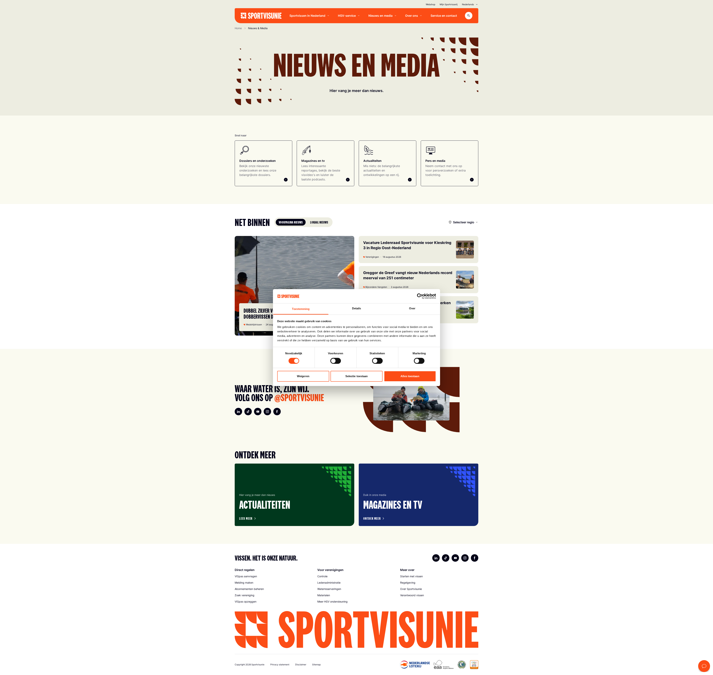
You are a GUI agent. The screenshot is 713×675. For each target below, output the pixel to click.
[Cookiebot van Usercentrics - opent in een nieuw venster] (419, 296)
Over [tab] (412, 308)
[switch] (335, 361)
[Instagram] (267, 411)
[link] (274, 576)
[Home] (261, 16)
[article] (294, 495)
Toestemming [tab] (301, 308)
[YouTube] (257, 411)
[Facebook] (277, 411)
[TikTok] (248, 411)
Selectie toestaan (356, 376)
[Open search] (468, 15)
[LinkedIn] (238, 411)
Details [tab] (356, 308)
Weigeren (303, 376)
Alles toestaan (410, 376)
